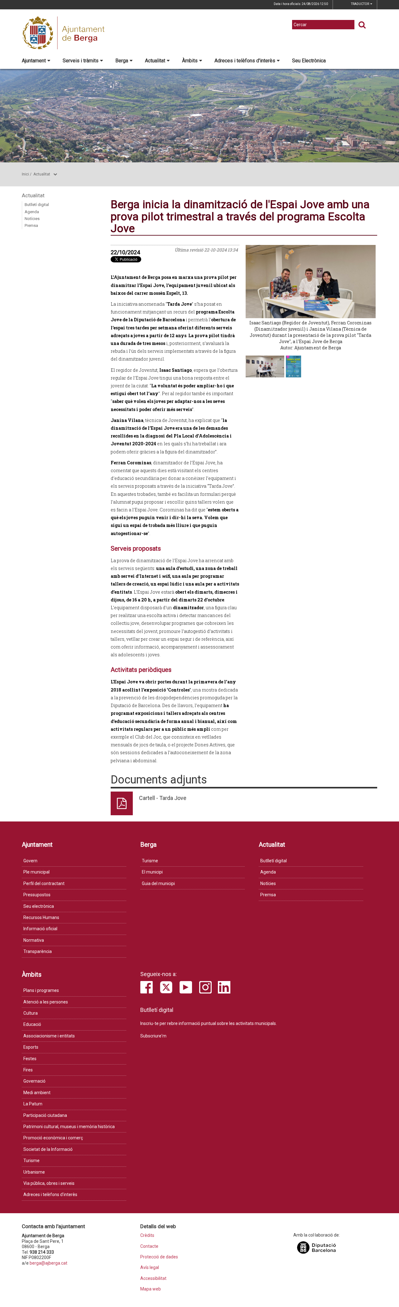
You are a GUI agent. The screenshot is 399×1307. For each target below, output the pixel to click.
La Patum (32, 1103)
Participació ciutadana (45, 1115)
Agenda (32, 211)
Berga (121, 61)
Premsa (31, 225)
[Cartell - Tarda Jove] (293, 366)
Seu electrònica (38, 906)
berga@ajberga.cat (48, 1263)
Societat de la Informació (48, 1149)
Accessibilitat (153, 1278)
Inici (25, 174)
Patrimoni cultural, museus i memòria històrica (69, 1126)
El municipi (152, 871)
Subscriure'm (153, 1035)
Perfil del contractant (44, 883)
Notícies (32, 218)
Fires (28, 1069)
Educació (32, 1024)
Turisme (150, 860)
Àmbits (190, 61)
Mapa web (150, 1289)
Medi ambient (36, 1092)
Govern (30, 860)
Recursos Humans (41, 917)
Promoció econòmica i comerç (53, 1137)
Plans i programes (41, 990)
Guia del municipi (158, 883)
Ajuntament (34, 61)
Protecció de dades (159, 1257)
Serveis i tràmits (81, 61)
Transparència (37, 951)
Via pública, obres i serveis (49, 1183)
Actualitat (155, 61)
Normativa (33, 940)
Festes (29, 1058)
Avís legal (149, 1267)
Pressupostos (36, 894)
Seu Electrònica (309, 61)
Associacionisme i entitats (49, 1035)
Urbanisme (34, 1172)
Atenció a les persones (45, 1001)
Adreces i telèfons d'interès (244, 61)
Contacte (149, 1246)
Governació (34, 1081)
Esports (30, 1047)
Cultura (30, 1013)
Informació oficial (40, 928)
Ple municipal (36, 871)
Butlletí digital (37, 204)
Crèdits (147, 1235)
